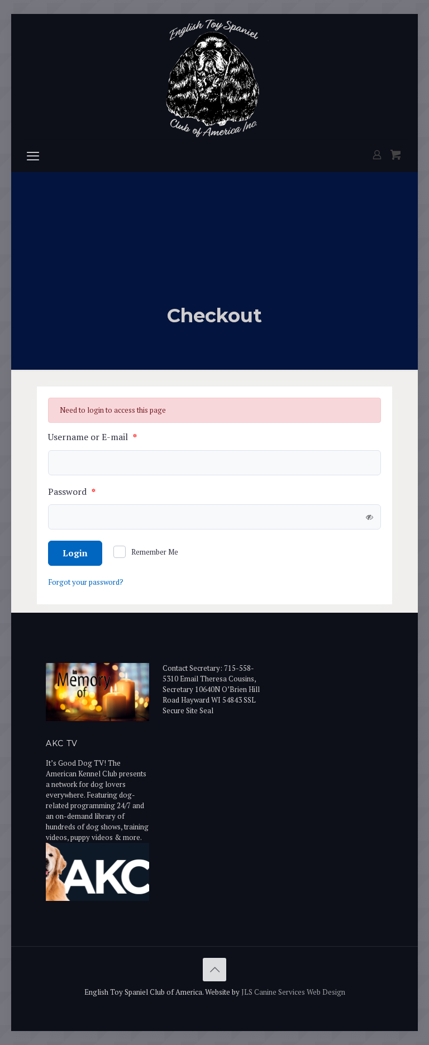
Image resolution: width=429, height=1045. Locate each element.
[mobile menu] (32, 155)
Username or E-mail (92, 437)
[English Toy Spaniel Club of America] (214, 77)
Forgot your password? (85, 582)
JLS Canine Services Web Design (293, 992)
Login (75, 553)
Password (72, 492)
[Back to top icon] (214, 969)
